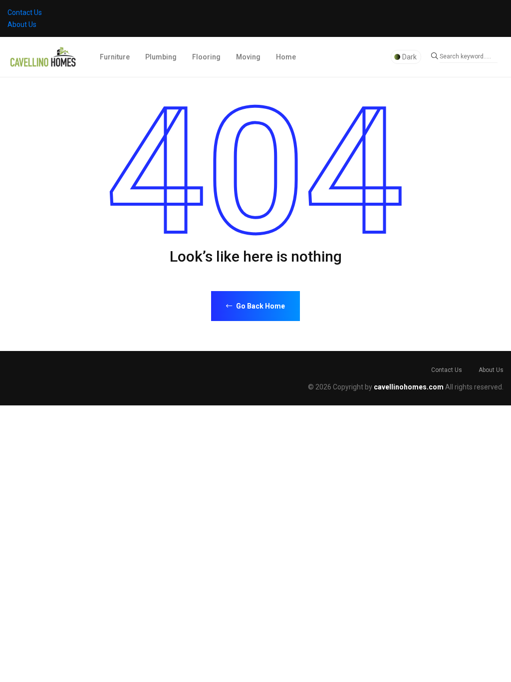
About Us (21, 24)
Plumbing (161, 57)
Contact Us (24, 12)
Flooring (206, 57)
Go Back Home (260, 306)
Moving (248, 57)
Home (286, 57)
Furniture (115, 57)
